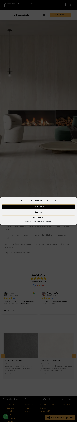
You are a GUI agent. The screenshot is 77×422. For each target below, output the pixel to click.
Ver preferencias (38, 218)
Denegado (38, 212)
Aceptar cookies (38, 207)
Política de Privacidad (44, 222)
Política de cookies (30, 222)
